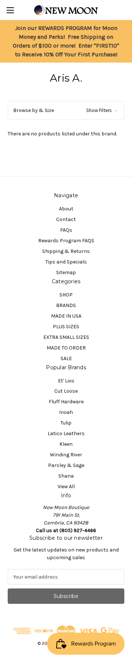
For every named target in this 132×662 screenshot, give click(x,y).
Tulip (66, 423)
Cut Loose (66, 391)
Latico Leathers (66, 433)
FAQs (66, 230)
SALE (66, 358)
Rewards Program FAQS (66, 241)
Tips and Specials (66, 262)
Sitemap (66, 272)
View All (66, 486)
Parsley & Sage (66, 465)
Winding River (66, 455)
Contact (66, 219)
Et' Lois (66, 381)
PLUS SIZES (66, 326)
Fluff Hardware (66, 402)
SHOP (66, 295)
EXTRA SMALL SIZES (66, 337)
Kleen (66, 444)
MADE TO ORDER (66, 348)
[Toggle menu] (10, 10)
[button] (66, 110)
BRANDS (66, 305)
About (66, 209)
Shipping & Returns (66, 251)
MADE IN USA (66, 316)
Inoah (66, 412)
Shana (66, 476)
